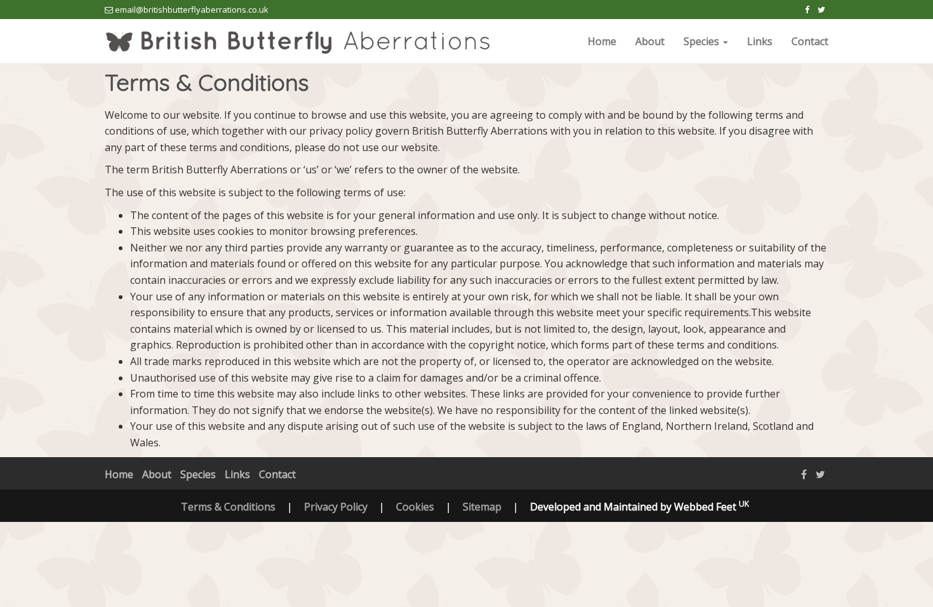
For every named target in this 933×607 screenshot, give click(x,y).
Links (759, 41)
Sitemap (482, 507)
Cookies (415, 507)
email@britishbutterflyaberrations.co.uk (191, 9)
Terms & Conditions (228, 507)
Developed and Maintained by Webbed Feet (639, 507)
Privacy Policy (335, 507)
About (650, 41)
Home (602, 41)
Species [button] (703, 41)
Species (198, 474)
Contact (809, 41)
